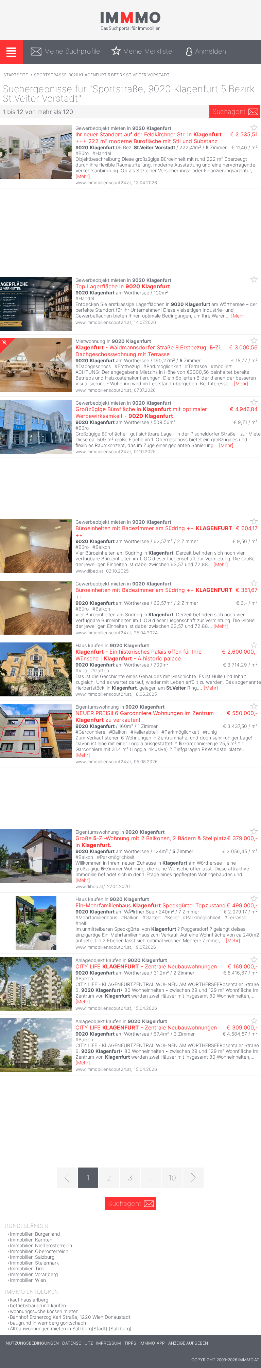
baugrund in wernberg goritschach (48, 1323)
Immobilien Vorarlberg (34, 1274)
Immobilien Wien (28, 1280)
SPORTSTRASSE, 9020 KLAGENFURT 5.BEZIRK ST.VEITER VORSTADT (102, 74)
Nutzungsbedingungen (32, 1343)
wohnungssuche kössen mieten (44, 1311)
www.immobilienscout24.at (103, 182)
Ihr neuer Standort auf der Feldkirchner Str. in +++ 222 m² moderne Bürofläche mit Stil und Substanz (148, 137)
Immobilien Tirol (27, 1268)
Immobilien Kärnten (31, 1239)
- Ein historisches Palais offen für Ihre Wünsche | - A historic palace (138, 655)
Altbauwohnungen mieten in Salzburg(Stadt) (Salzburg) (71, 1328)
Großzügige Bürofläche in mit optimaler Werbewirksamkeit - (141, 412)
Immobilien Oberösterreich (39, 1251)
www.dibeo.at (89, 571)
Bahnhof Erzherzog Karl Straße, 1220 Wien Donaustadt (70, 1317)
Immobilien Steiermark (34, 1263)
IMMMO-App (152, 1343)
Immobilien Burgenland (35, 1234)
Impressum (108, 1343)
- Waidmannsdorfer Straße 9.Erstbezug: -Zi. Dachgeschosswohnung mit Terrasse (148, 351)
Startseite (15, 74)
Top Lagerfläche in (122, 286)
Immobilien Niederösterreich (41, 1245)
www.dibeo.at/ (89, 886)
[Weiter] (193, 1178)
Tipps (130, 1343)
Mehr (82, 176)
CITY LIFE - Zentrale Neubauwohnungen (146, 966)
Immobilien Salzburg (32, 1257)
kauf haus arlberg (29, 1300)
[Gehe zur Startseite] (130, 29)
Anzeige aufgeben (188, 1343)
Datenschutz (77, 1343)
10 (172, 1177)
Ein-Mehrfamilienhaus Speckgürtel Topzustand (150, 905)
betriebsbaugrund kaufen (38, 1305)
